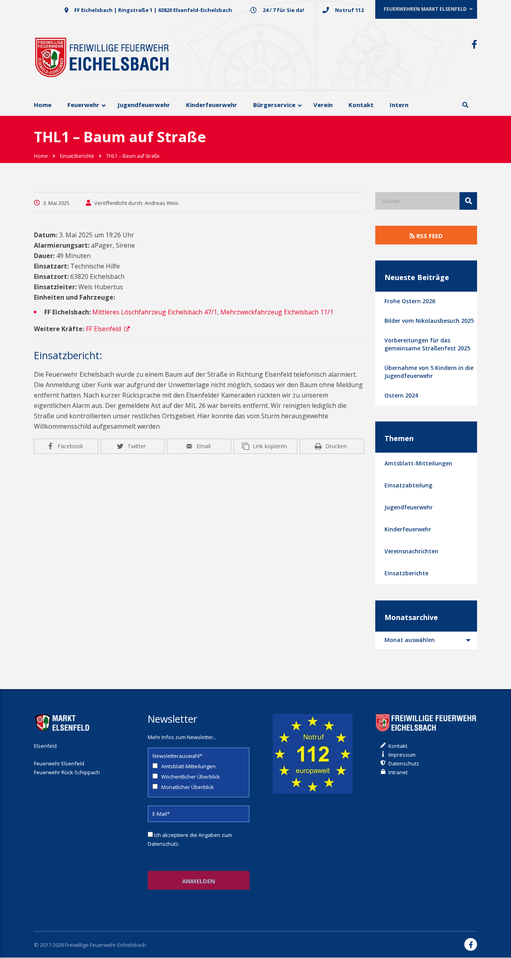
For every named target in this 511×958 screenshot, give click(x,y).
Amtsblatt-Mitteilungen (418, 463)
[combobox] (426, 640)
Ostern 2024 (401, 395)
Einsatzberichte (406, 573)
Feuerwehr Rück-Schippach (67, 772)
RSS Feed (429, 236)
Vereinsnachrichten (411, 551)
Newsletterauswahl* (177, 755)
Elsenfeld (45, 745)
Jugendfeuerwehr (408, 507)
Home (41, 156)
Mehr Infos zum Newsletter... (182, 737)
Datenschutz (163, 843)
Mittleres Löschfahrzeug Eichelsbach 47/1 (154, 312)
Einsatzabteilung (408, 485)
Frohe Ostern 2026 (409, 301)
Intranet (398, 772)
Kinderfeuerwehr (407, 529)
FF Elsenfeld (103, 328)
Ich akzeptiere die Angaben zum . (190, 839)
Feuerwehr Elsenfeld (59, 763)
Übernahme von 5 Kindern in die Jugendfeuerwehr (428, 372)
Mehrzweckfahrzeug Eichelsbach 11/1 (276, 312)
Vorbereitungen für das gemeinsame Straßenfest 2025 (427, 344)
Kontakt (397, 745)
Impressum (402, 754)
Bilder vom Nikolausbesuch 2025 (429, 320)
